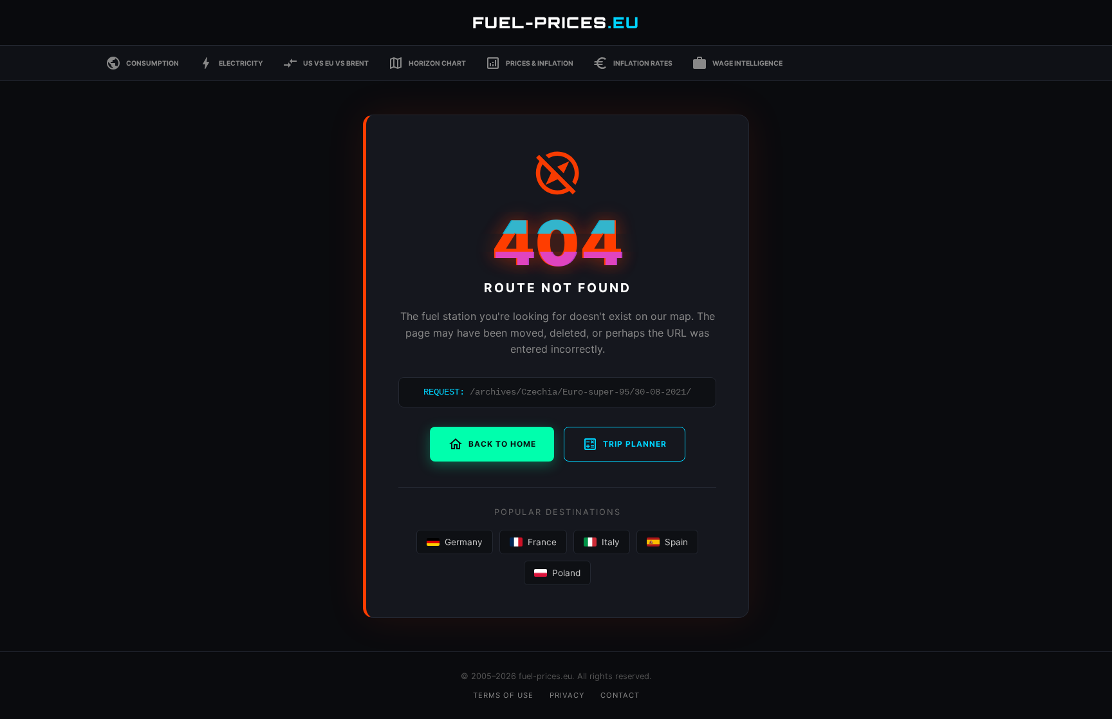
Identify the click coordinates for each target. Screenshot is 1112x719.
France (542, 542)
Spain (676, 542)
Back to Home (492, 444)
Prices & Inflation (529, 63)
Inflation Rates (632, 63)
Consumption (142, 63)
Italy (611, 542)
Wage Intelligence (737, 63)
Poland (566, 573)
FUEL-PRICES (556, 22)
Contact (620, 695)
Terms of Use (503, 695)
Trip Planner (624, 444)
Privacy (567, 695)
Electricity (230, 63)
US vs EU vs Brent (326, 63)
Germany (464, 542)
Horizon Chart (427, 63)
